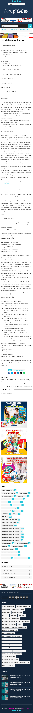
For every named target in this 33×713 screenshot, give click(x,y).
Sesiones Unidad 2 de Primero (9, 555)
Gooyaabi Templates (26, 708)
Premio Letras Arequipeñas (9, 522)
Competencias (23, 493)
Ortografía (5, 516)
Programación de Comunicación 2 (11, 531)
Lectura (18, 510)
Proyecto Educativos (9, 43)
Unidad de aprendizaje (21, 558)
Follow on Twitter (7, 566)
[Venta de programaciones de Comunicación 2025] (15, 29)
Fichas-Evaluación (7, 510)
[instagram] (17, 1)
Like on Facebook (7, 570)
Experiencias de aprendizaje (9, 508)
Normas (15, 513)
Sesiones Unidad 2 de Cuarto (9, 552)
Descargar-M (17, 505)
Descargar (6, 184)
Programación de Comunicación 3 (11, 534)
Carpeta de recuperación (8, 493)
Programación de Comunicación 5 (11, 540)
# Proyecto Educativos (18, 370)
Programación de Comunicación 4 (11, 537)
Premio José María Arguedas (9, 519)
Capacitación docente (8, 490)
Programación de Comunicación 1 (11, 528)
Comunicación (16, 11)
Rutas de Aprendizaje (17, 546)
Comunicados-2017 (6, 499)
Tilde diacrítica (6, 558)
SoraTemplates (11, 708)
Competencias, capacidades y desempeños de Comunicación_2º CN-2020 (20, 697)
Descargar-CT (5, 505)
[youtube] (20, 1)
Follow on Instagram (8, 577)
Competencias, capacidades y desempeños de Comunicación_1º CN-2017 (20, 676)
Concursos (19, 499)
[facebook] (12, 1)
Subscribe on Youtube (8, 573)
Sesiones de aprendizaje (8, 549)
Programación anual (7, 525)
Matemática (5, 513)
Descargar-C (16, 502)
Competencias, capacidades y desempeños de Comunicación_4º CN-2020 (20, 683)
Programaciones (6, 543)
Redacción (4, 546)
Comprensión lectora (7, 496)
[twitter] (15, 1)
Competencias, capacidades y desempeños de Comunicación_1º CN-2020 (20, 690)
